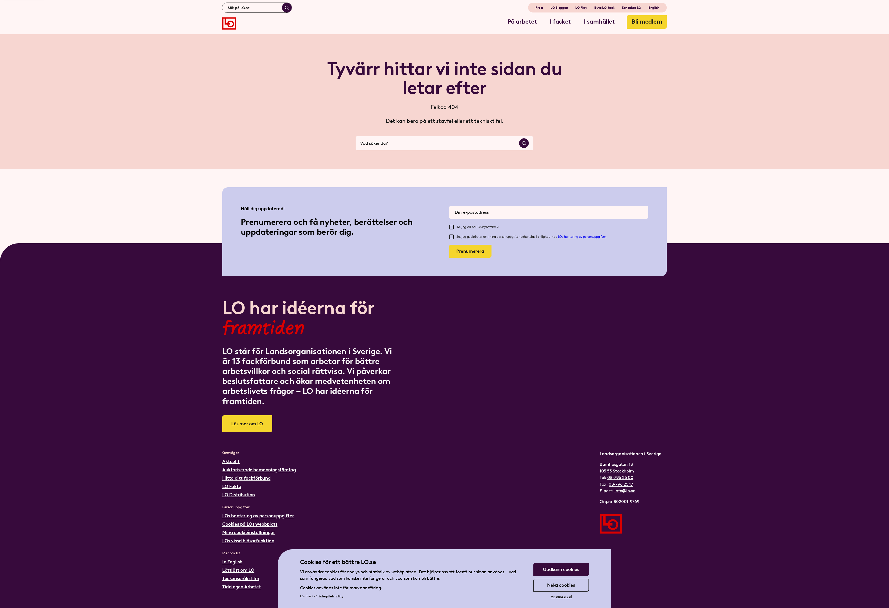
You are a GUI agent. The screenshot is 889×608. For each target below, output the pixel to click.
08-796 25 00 (620, 477)
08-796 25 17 (621, 484)
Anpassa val (561, 596)
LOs (561, 237)
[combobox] (257, 7)
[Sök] (287, 7)
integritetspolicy (331, 596)
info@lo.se (624, 490)
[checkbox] (451, 227)
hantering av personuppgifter (585, 237)
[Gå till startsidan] (229, 23)
